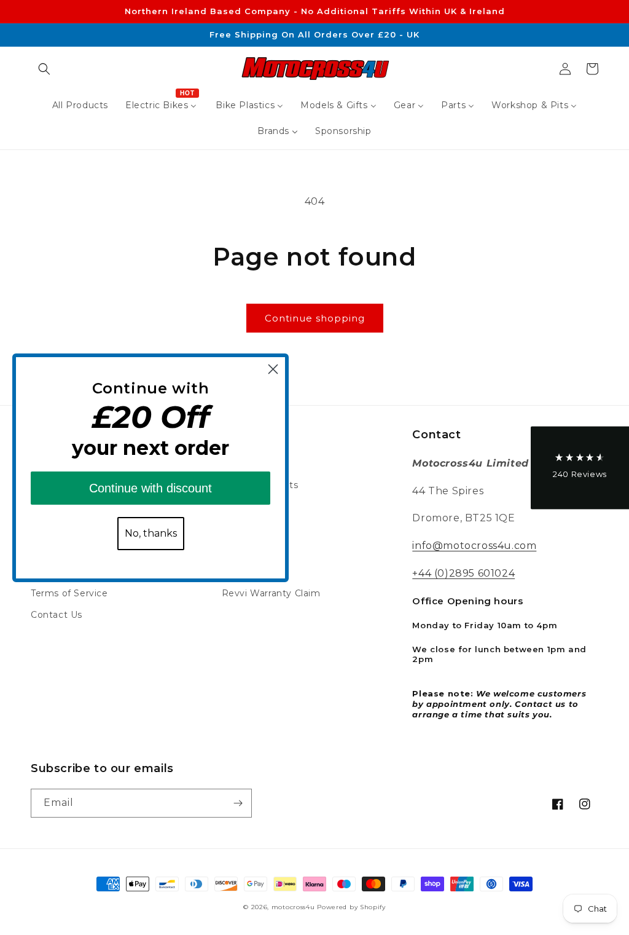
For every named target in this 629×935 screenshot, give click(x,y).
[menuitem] (80, 105)
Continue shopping (315, 318)
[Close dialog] (273, 369)
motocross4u (293, 907)
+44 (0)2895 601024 (463, 573)
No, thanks (151, 533)
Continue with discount (150, 488)
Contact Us (56, 614)
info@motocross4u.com (474, 545)
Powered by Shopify (351, 907)
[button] (44, 68)
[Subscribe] (237, 803)
